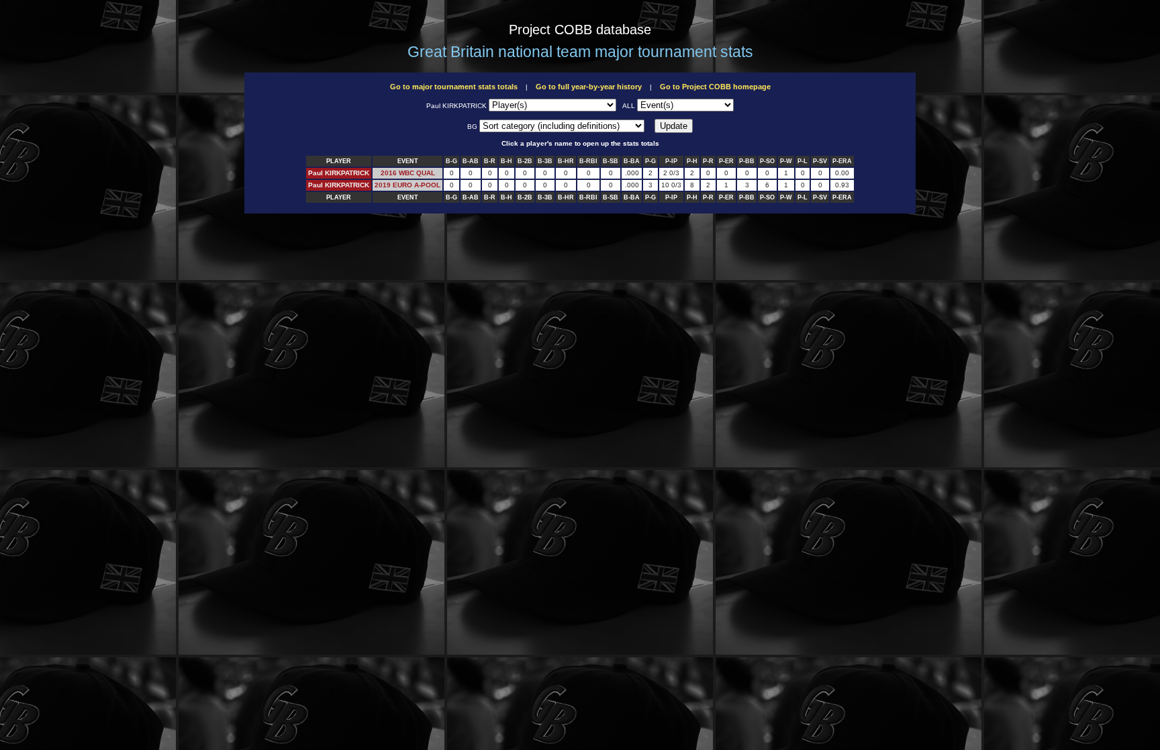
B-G (451, 161)
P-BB (747, 161)
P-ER (726, 161)
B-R (489, 161)
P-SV (820, 161)
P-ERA (842, 161)
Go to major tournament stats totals (454, 87)
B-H (506, 161)
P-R (708, 161)
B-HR (566, 161)
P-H (692, 161)
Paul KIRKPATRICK (338, 173)
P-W (786, 161)
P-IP (671, 161)
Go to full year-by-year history (589, 87)
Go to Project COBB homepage (715, 87)
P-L (803, 161)
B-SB (610, 161)
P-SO (767, 161)
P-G (650, 161)
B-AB (471, 161)
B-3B (545, 161)
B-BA (632, 161)
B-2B (525, 161)
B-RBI (588, 161)
